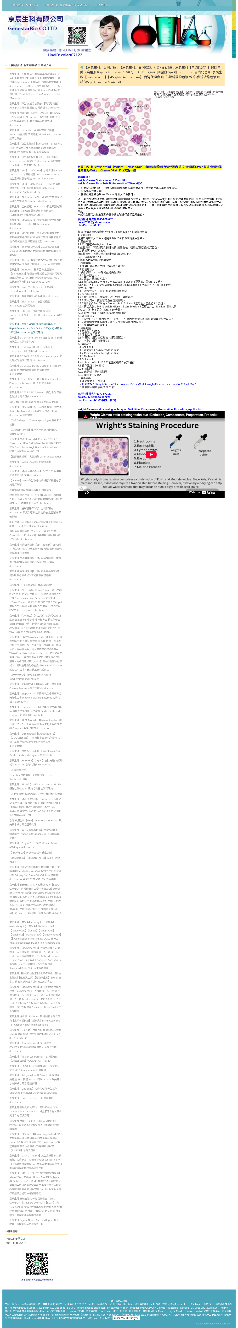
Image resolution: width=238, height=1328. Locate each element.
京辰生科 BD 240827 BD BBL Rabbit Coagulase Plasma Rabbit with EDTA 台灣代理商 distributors (35, 383)
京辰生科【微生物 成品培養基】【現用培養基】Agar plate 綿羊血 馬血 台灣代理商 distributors (35, 105)
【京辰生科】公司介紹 (100, 67)
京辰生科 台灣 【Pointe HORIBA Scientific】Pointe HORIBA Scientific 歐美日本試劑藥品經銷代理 (34, 1124)
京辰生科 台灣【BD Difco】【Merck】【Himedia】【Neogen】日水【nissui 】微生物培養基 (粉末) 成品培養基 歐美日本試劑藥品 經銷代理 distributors (35, 119)
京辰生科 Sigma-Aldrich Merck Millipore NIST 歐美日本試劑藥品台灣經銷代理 (34, 1222)
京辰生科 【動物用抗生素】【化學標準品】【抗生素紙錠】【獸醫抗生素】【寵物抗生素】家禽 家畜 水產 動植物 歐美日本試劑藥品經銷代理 (35, 977)
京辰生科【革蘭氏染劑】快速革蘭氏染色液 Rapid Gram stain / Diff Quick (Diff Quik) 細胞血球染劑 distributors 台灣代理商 (35, 328)
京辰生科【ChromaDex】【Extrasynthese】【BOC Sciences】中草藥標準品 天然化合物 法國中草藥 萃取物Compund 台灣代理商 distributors (34, 739)
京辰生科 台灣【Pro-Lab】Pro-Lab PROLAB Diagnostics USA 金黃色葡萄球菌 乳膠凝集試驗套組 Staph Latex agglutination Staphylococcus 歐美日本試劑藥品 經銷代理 (35, 445)
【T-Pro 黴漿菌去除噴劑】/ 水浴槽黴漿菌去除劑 (35, 793)
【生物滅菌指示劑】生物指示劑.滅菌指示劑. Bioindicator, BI (33, 431)
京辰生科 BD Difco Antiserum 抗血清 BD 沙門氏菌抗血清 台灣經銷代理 (35, 339)
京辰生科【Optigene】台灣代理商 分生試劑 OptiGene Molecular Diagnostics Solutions (33, 1090)
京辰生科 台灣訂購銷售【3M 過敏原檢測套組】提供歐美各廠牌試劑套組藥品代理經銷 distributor (34, 575)
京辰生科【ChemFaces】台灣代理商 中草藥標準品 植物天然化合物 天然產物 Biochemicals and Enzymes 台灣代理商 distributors (35, 711)
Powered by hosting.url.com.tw (213, 1323)
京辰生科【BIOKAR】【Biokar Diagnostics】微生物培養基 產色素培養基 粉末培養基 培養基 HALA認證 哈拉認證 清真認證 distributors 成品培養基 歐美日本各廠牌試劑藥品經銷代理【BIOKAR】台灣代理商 (34, 1142)
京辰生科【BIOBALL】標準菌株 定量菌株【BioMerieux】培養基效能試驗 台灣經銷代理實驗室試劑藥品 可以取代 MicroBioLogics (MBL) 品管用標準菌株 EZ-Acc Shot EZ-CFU (35, 275)
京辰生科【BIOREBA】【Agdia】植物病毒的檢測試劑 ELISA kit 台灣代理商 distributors (35, 762)
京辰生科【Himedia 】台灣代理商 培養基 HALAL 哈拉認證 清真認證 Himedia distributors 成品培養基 (35, 134)
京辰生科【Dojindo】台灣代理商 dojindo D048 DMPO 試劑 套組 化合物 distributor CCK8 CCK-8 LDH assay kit (35, 1033)
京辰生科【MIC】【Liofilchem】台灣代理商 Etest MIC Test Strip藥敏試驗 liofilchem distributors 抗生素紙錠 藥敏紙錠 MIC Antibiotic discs (35, 174)
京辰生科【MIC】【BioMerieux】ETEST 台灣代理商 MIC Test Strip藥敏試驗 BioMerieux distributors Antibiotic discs (34, 188)
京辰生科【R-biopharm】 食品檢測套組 (30, 584)
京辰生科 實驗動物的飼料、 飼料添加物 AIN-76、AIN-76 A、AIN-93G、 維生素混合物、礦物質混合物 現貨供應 (35, 1111)
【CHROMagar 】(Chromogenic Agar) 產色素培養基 (35, 422)
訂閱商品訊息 (120, 1300)
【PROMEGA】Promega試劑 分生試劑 (30, 852)
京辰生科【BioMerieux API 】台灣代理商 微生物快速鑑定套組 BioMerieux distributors (35, 199)
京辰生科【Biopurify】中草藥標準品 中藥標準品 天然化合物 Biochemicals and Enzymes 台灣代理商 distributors (35, 697)
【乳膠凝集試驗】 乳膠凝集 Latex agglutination (35, 456)
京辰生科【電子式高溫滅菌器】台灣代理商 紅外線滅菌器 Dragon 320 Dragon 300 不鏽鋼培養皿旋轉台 (35, 833)
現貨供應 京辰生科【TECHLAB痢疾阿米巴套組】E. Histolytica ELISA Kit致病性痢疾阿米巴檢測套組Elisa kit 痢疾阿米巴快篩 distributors (35, 499)
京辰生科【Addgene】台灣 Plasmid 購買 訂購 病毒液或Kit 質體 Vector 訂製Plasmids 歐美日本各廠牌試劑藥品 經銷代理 (35, 1079)
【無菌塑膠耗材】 (19, 769)
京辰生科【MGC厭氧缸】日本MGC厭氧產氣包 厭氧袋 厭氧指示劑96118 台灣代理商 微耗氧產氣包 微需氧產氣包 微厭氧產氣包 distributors (35, 237)
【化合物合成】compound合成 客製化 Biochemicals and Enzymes (30, 676)
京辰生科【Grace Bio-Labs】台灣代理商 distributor (31, 1100)
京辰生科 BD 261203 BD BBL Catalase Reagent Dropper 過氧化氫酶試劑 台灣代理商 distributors (35, 369)
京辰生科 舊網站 (14, 1243)
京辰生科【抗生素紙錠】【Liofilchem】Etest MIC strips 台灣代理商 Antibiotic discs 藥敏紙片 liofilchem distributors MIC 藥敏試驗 (35, 147)
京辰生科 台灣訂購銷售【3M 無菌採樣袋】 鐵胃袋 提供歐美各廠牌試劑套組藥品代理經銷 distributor (35, 562)
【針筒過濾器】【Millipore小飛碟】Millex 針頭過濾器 (34, 859)
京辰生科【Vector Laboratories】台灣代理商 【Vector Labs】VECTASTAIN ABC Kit (33, 1058)
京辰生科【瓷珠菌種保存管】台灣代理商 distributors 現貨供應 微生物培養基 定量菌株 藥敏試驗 (35, 512)
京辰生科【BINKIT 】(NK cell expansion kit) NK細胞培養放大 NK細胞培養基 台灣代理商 (35, 786)
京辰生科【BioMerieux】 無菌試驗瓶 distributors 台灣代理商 (29, 303)
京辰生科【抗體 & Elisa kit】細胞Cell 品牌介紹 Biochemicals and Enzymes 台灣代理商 (34, 753)
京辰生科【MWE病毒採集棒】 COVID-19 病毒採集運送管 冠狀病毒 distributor (35, 473)
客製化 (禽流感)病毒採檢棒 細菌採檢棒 (30, 489)
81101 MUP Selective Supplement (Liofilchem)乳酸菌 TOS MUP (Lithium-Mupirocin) (35, 523)
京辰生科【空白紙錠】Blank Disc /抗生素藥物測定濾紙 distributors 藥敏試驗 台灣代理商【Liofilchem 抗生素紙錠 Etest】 (35, 210)
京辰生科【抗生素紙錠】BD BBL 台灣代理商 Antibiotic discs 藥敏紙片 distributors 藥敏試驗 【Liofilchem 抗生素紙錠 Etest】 (35, 161)
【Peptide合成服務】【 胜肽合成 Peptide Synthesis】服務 (31, 777)
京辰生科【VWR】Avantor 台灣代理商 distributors (30, 464)
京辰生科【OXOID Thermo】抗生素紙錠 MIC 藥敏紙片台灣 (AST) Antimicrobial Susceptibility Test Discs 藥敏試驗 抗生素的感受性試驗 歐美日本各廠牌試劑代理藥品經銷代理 (35, 1161)
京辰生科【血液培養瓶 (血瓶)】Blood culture (33, 296)
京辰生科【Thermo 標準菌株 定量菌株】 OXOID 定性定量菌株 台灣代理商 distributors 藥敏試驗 (35, 262)
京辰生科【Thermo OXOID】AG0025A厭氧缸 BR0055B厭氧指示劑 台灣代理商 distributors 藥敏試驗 (35, 250)
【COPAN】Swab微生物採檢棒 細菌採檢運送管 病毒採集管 (35, 482)
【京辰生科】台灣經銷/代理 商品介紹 (146, 67)
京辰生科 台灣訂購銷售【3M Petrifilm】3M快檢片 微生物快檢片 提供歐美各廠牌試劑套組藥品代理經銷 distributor (35, 548)
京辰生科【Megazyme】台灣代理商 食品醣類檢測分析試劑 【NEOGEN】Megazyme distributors (35, 224)
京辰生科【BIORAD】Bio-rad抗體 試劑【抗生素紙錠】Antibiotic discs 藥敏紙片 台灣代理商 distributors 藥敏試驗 (35, 411)
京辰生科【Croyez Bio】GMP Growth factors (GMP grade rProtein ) (34, 845)
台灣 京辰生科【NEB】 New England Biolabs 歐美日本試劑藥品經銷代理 (35, 822)
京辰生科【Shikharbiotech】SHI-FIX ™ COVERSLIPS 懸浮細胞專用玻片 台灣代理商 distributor (33, 1047)
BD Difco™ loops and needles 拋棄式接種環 (33, 401)
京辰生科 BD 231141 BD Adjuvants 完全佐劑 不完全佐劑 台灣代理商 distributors (35, 394)
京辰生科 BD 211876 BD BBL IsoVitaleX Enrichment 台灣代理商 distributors (30, 349)
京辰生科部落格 (14, 1238)
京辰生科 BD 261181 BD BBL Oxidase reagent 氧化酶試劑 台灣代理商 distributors (35, 358)
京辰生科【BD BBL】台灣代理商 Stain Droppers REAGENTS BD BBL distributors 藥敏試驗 (35, 315)
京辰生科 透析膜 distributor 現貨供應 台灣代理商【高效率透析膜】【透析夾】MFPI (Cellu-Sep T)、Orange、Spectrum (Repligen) (34, 1020)
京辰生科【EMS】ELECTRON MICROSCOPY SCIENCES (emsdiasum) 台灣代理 (33, 1068)
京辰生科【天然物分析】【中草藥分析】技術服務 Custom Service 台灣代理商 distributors (35, 686)
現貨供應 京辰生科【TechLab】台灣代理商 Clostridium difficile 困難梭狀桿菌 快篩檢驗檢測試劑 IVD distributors (35, 535)
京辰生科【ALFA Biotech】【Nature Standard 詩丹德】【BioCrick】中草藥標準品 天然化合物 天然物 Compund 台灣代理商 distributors (35, 724)
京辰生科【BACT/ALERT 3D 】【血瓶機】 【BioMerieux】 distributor (31, 288)
